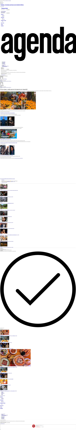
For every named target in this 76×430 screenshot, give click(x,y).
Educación (1, 189)
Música (3, 18)
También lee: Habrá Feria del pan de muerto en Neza (5, 139)
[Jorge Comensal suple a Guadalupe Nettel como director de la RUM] (3, 221)
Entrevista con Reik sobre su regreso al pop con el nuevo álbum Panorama (7, 228)
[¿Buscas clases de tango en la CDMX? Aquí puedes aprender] (3, 215)
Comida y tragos (3, 20)
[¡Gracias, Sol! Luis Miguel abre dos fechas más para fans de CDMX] (3, 195)
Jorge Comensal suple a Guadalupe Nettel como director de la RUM (6, 222)
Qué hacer (2, 17)
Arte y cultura (2, 401)
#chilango (9, 181)
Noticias (2, 14)
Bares (2, 21)
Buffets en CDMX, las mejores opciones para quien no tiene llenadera (6, 241)
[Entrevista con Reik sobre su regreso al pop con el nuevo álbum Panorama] (3, 227)
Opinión (2, 25)
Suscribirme (1, 250)
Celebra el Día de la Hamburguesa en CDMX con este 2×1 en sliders (6, 247)
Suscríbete (3, 65)
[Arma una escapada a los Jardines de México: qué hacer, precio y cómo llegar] (3, 208)
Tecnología (3, 15)
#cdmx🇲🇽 (7, 181)
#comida (11, 181)
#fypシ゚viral (13, 181)
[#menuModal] (0, 2)
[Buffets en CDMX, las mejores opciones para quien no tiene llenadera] (3, 240)
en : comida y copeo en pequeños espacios (6, 342)
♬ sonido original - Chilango (4, 182)
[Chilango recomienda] (4, 334)
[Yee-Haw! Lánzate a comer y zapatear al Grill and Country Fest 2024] (3, 201)
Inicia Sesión (2, 6)
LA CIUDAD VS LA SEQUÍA (8, 0)
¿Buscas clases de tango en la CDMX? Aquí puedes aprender (6, 216)
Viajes (2, 24)
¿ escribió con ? (6, 126)
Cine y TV (2, 393)
